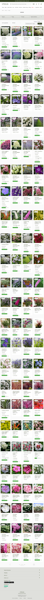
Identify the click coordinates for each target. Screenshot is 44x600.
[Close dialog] (37, 291)
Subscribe (30, 306)
